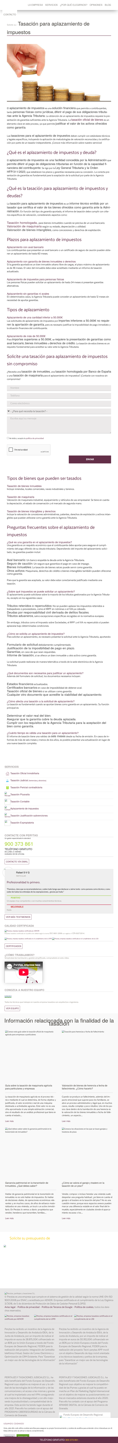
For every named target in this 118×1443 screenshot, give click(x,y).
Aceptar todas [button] (22, 1436)
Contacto (9, 14)
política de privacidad (35, 438)
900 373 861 (71, 1439)
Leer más (9, 1121)
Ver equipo (12, 1008)
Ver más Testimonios (18, 916)
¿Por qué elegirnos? (73, 4)
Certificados (13, 946)
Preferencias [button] (9, 1436)
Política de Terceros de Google (57, 1307)
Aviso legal (10, 1307)
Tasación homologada (22, 222)
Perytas (8, 3)
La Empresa (35, 4)
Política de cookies (84, 1307)
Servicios (51, 4)
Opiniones (96, 4)
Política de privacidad (29, 1307)
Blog (108, 4)
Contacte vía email (17, 861)
